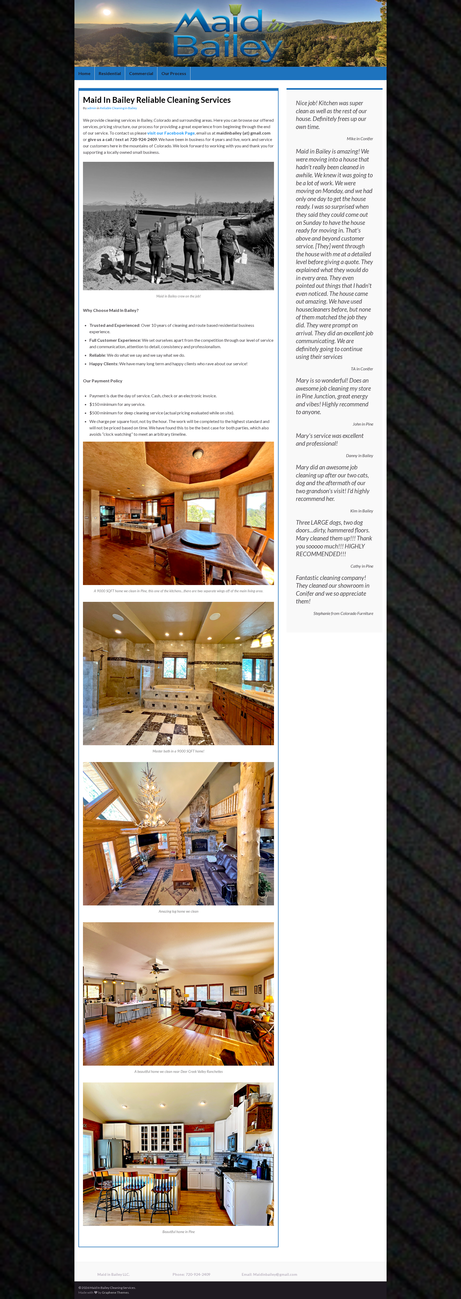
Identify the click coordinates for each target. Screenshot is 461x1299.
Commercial (141, 73)
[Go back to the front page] (230, 33)
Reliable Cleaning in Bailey (118, 108)
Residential (110, 73)
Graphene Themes (115, 1292)
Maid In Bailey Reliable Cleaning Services (157, 99)
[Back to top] (449, 1287)
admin (91, 108)
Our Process (173, 73)
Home (84, 73)
